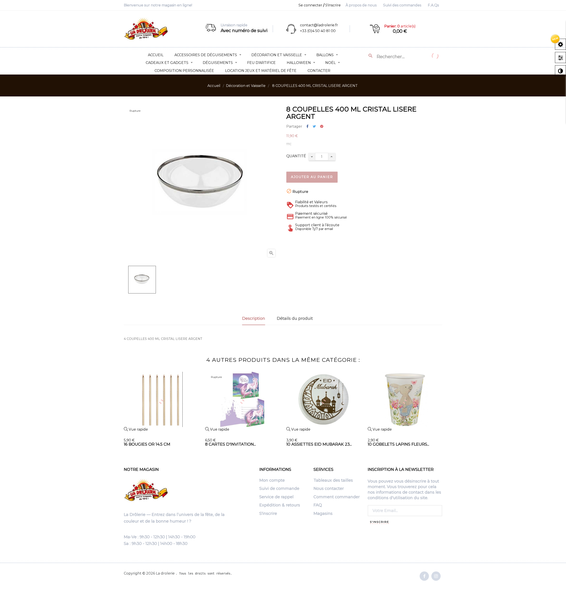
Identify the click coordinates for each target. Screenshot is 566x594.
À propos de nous (361, 5)
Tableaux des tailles (333, 481)
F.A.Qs (433, 5)
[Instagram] (436, 576)
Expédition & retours (279, 505)
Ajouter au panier (312, 177)
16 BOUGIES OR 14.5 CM (147, 444)
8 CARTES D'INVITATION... (230, 444)
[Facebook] (424, 576)
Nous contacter (329, 489)
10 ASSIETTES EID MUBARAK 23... (319, 444)
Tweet (314, 127)
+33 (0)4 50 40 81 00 (318, 31)
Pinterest (321, 127)
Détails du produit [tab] (295, 318)
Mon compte (272, 481)
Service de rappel (276, 497)
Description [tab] (253, 318)
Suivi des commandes (402, 5)
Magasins (323, 514)
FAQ (318, 505)
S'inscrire (268, 514)
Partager (307, 127)
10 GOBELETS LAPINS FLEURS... (398, 444)
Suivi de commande (279, 489)
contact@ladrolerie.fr (319, 25)
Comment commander (337, 497)
